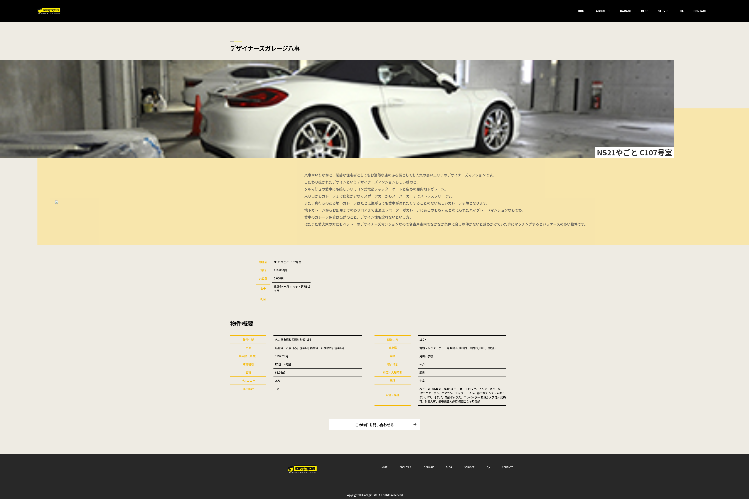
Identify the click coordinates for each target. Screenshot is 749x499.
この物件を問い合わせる (374, 424)
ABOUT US (603, 11)
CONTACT (700, 11)
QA (682, 11)
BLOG (645, 11)
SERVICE (664, 11)
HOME (582, 11)
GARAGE (625, 11)
